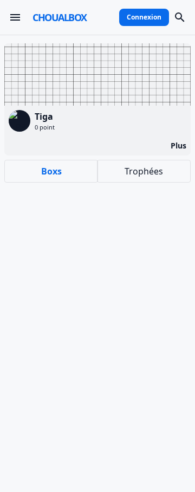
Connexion (144, 17)
